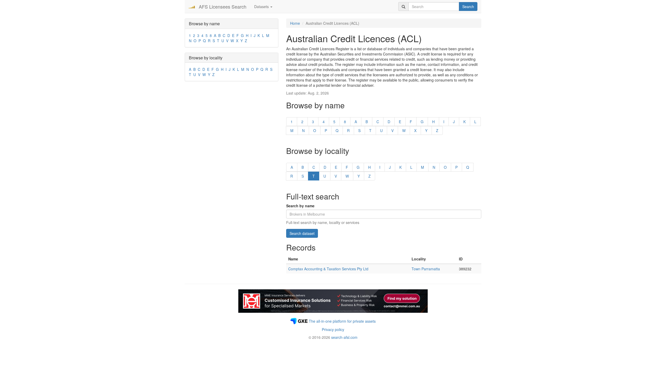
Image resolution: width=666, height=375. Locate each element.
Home (295, 23)
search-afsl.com (344, 337)
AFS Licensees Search (222, 6)
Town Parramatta (426, 268)
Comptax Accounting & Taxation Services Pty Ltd (328, 268)
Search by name (300, 205)
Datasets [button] (262, 6)
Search (468, 6)
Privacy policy (333, 329)
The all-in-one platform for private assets (342, 321)
